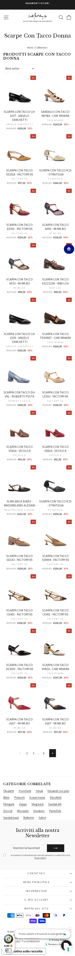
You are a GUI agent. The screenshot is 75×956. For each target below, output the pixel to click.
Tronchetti (24, 791)
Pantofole (55, 811)
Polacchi (19, 797)
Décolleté (56, 797)
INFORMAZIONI (36, 891)
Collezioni (40, 47)
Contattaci (37, 873)
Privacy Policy (40, 858)
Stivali (39, 791)
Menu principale (36, 882)
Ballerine (28, 817)
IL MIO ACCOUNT (36, 899)
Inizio (30, 47)
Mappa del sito (36, 908)
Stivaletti (8, 791)
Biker (6, 797)
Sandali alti (54, 804)
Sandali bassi (11, 817)
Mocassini (23, 811)
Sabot (42, 817)
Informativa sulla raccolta (23, 951)
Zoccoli (7, 811)
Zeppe (23, 804)
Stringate (8, 804)
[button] (66, 945)
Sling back (38, 804)
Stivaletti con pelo (58, 791)
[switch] (8, 950)
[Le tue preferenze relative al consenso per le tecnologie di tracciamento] (68, 949)
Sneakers (38, 811)
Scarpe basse (37, 797)
